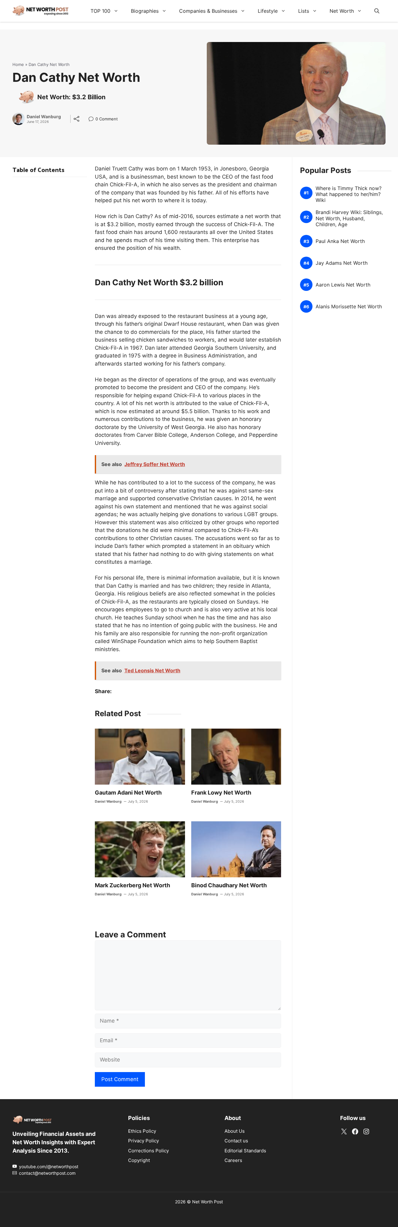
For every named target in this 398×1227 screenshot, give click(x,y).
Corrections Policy (148, 1151)
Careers (233, 1160)
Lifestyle (268, 11)
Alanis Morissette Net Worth (349, 307)
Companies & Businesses (208, 11)
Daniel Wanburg (44, 116)
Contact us (236, 1141)
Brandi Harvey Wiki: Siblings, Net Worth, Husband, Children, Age (349, 218)
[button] (377, 11)
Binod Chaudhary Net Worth (229, 885)
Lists (303, 11)
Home (18, 64)
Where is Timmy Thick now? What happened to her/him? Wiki (349, 194)
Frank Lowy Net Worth (221, 792)
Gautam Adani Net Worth (128, 792)
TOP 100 (100, 11)
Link (92, 119)
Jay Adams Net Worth (342, 263)
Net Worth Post (207, 1201)
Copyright (139, 1160)
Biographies (145, 11)
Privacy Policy (143, 1141)
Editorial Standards (245, 1151)
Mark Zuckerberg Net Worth (132, 885)
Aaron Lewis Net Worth (343, 285)
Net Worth (342, 11)
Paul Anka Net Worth (340, 242)
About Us (234, 1131)
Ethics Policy (142, 1131)
